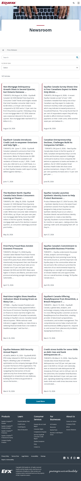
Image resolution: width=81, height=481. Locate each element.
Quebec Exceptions (39, 441)
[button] (73, 3)
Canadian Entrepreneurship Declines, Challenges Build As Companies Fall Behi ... (58, 142)
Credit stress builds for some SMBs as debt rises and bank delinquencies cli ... (61, 352)
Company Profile (70, 424)
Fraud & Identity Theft (24, 421)
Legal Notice (25, 456)
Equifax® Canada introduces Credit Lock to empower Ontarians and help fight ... (20, 142)
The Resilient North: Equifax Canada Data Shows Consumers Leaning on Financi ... (18, 195)
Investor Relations (71, 430)
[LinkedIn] (64, 458)
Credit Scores (21, 424)
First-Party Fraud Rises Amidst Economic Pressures (18, 247)
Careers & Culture (71, 421)
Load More (40, 401)
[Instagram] (74, 458)
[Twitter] (68, 458)
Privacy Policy (5, 456)
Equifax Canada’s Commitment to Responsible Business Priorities (60, 247)
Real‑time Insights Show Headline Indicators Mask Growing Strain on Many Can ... (20, 299)
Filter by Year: (6, 63)
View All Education (23, 430)
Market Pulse (53, 430)
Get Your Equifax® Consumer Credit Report (39, 436)
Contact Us (37, 447)
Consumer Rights (38, 429)
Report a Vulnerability (7, 459)
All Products (53, 424)
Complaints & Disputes (40, 432)
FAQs (35, 444)
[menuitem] (73, 3)
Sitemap (43, 456)
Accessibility (34, 456)
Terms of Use (15, 456)
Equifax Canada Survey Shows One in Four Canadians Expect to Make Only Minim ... (61, 89)
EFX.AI (68, 427)
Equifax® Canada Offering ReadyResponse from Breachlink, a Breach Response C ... (61, 299)
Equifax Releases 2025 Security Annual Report (18, 350)
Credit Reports (22, 427)
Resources (53, 427)
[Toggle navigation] (78, 3)
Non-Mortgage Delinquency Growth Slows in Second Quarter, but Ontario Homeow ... (19, 89)
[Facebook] (71, 458)
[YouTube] (78, 458)
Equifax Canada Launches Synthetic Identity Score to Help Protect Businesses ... (59, 195)
